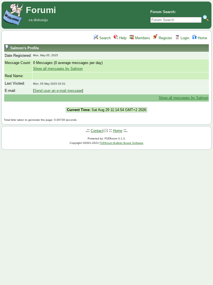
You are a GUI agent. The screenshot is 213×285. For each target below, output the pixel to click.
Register (165, 38)
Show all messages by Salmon (58, 69)
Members (142, 38)
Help (122, 38)
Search (104, 38)
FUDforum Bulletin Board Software (121, 142)
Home (202, 38)
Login (184, 38)
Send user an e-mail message (58, 91)
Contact (97, 131)
